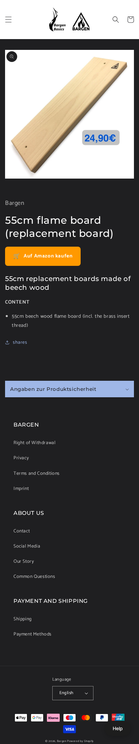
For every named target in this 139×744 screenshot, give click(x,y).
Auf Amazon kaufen (43, 256)
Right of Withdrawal (34, 443)
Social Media (26, 546)
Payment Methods (32, 634)
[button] (8, 19)
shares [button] (20, 342)
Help (118, 728)
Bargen (61, 741)
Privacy (21, 458)
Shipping (22, 619)
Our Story (23, 561)
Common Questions (34, 577)
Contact (21, 531)
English (66, 692)
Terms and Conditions (36, 473)
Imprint (21, 489)
